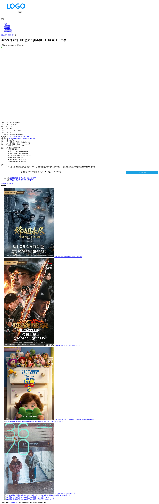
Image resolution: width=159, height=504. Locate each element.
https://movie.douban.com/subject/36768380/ (22, 138)
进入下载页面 (142, 172)
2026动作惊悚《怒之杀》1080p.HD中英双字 (49, 421)
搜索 (20, 12)
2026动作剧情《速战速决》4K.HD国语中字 (68, 345)
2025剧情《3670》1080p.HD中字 (64, 493)
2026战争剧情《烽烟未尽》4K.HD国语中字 (68, 257)
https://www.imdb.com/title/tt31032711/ (21, 136)
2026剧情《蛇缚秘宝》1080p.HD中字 (42, 499)
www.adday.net (12, 502)
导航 (2, 19)
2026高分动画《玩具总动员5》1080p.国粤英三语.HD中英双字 (74, 419)
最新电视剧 (8, 30)
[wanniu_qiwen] (15, 10)
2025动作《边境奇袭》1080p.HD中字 (21, 180)
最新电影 (7, 26)
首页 (5, 24)
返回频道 (10, 183)
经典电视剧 (8, 32)
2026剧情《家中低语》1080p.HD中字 (42, 497)
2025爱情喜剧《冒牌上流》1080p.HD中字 (22, 178)
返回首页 (4, 183)
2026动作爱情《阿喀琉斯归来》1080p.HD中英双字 (55, 495)
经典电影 (7, 28)
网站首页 (4, 35)
